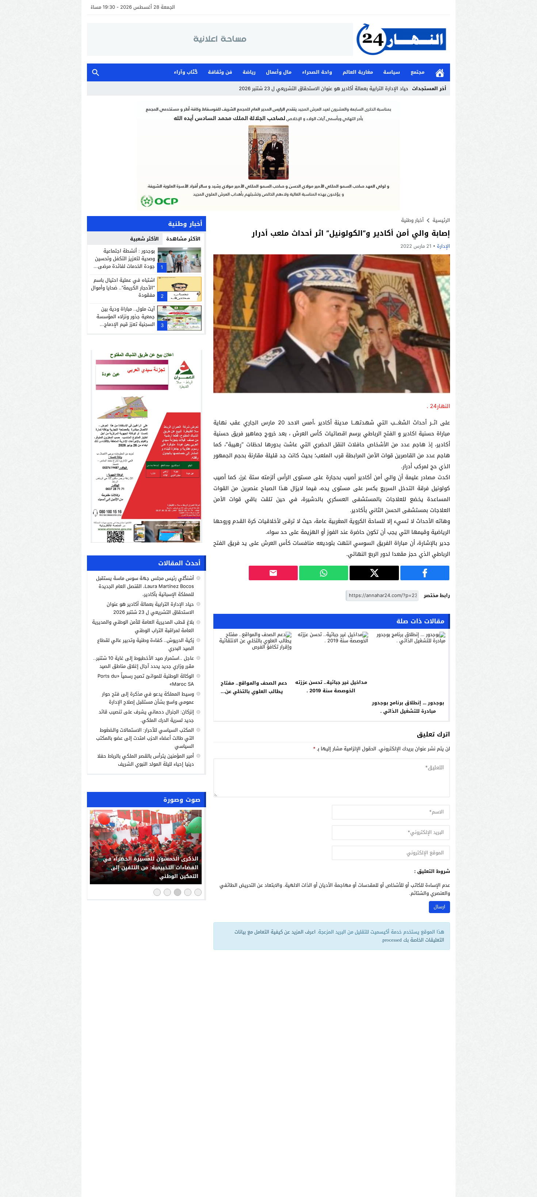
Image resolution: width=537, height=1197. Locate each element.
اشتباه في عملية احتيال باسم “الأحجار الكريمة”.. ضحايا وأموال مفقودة (123, 288)
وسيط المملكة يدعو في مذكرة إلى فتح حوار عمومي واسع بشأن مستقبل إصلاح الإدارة (148, 698)
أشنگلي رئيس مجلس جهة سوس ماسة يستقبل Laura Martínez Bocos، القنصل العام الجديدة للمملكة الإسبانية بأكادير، (145, 586)
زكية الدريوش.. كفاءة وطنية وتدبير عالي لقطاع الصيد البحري (145, 644)
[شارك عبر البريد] (273, 573)
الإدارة (443, 246)
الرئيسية (440, 72)
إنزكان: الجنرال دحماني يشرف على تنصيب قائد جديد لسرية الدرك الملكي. (146, 716)
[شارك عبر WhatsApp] (323, 573)
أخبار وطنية (412, 220)
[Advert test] (146, 446)
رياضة (249, 72)
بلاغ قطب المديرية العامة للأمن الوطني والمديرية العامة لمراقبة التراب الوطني (143, 626)
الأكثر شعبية (144, 238)
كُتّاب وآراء (186, 72)
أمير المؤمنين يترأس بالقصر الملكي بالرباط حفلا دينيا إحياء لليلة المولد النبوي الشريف (145, 760)
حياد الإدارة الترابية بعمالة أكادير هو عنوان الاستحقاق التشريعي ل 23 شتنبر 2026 (323, 88)
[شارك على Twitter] (374, 573)
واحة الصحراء (317, 72)
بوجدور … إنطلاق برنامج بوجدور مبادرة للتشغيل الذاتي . (408, 707)
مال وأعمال (279, 72)
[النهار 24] (401, 39)
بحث (95, 72)
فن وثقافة (220, 72)
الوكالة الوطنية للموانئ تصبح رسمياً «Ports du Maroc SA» (146, 680)
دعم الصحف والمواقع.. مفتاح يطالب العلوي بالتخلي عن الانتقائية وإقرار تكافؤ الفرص (254, 691)
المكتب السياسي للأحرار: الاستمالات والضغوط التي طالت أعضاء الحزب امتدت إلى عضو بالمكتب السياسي (145, 738)
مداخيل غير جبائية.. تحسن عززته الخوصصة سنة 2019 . (331, 686)
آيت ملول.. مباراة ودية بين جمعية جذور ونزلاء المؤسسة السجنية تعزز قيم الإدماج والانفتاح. (125, 320)
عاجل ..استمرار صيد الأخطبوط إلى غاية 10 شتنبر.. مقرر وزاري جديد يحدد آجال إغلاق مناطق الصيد (143, 662)
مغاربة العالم (358, 72)
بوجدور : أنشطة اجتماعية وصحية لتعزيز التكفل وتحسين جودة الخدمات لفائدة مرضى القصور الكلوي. (125, 262)
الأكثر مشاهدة (183, 238)
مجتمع (417, 72)
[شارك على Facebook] (425, 573)
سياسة (391, 72)
